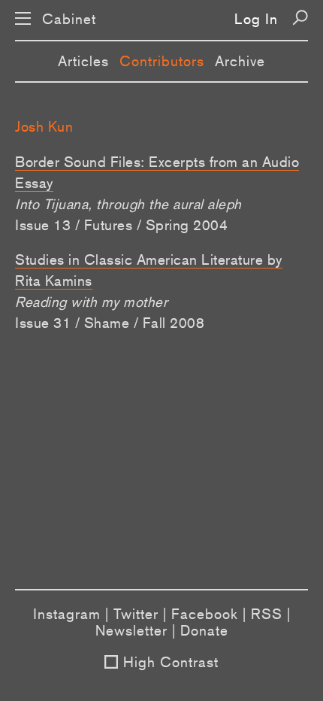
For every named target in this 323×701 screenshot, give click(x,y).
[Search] (300, 18)
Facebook (204, 613)
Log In (256, 19)
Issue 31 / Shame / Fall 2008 (109, 322)
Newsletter (131, 630)
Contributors (161, 61)
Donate (204, 630)
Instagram (67, 613)
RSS (266, 613)
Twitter (135, 613)
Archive (240, 61)
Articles (83, 61)
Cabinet (69, 19)
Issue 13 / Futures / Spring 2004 (121, 225)
